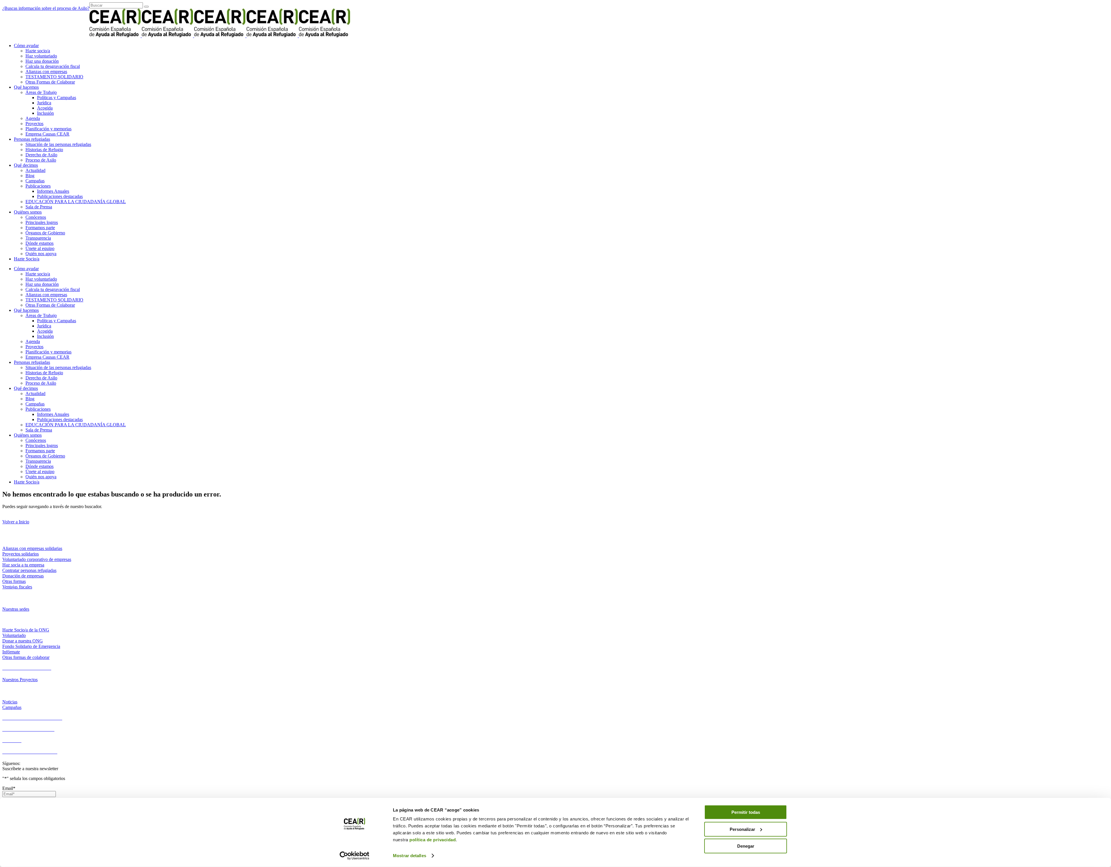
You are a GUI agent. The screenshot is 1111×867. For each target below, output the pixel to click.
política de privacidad (432, 839)
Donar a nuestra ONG (22, 640)
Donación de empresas (23, 575)
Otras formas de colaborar (25, 657)
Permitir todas (745, 812)
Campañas (11, 707)
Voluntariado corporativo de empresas (36, 559)
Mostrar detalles (409, 855)
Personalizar (742, 829)
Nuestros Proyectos (20, 679)
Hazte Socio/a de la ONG (25, 629)
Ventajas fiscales (17, 586)
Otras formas (14, 581)
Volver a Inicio (15, 521)
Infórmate (11, 651)
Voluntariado (14, 635)
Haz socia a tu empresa (23, 564)
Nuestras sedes (15, 609)
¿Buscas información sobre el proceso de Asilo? (45, 8)
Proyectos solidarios (20, 553)
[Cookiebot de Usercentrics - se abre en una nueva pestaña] (354, 855)
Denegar (745, 846)
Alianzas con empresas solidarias (32, 548)
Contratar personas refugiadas (29, 570)
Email (8, 788)
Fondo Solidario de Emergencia (31, 646)
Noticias (9, 701)
